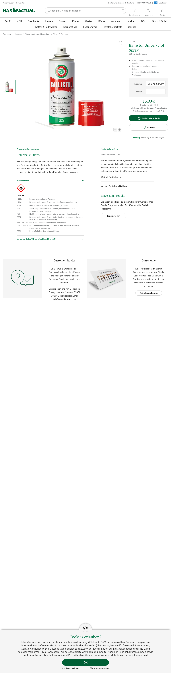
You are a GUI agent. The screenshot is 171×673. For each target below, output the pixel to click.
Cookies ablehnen (70, 668)
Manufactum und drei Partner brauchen (44, 642)
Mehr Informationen (99, 668)
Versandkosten (160, 108)
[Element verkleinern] (115, 129)
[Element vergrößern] (119, 129)
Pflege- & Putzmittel (61, 34)
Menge (139, 91)
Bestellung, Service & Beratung (129, 3)
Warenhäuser (8, 3)
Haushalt (18, 34)
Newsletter (20, 3)
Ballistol (123, 186)
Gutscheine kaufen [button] (148, 293)
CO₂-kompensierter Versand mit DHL (148, 111)
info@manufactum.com (64, 299)
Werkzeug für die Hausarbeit (37, 34)
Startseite (7, 34)
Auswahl (138, 83)
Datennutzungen (135, 642)
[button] (120, 43)
